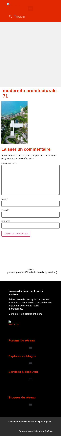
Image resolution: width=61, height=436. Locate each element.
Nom (4, 199)
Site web (5, 221)
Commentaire (8, 164)
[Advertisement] (30, 54)
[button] (30, 8)
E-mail (5, 210)
